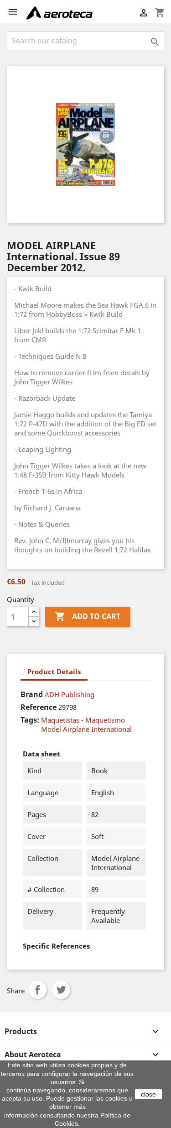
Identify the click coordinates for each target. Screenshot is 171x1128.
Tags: (30, 719)
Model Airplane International (86, 729)
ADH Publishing (69, 694)
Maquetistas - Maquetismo (83, 719)
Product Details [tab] (54, 671)
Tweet (61, 990)
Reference (39, 707)
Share (37, 990)
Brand (32, 694)
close (148, 1094)
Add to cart (87, 616)
